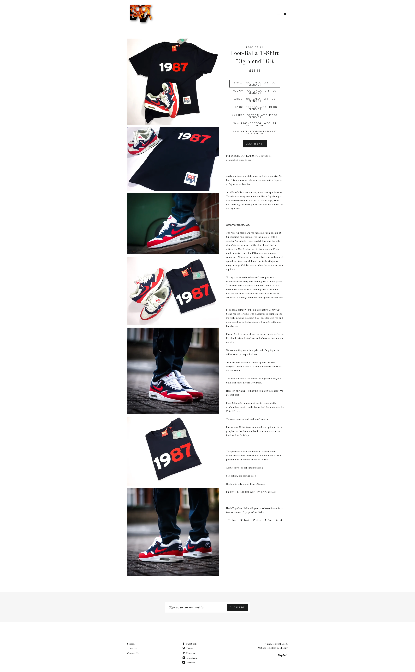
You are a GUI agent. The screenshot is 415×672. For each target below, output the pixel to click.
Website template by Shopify (273, 647)
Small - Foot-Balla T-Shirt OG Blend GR (255, 83)
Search (131, 643)
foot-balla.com (280, 643)
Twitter (189, 648)
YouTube (190, 662)
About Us (132, 648)
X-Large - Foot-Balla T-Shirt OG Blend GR (255, 108)
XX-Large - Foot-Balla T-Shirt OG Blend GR (255, 116)
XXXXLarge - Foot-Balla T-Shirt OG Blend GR (255, 132)
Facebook (191, 643)
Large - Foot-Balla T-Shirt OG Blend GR (255, 100)
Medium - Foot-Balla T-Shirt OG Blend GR (255, 91)
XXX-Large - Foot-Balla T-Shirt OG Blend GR (254, 124)
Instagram (192, 657)
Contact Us (133, 653)
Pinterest (191, 653)
